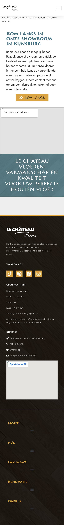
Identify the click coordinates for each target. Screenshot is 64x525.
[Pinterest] (19, 274)
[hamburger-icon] (58, 8)
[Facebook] (29, 274)
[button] (32, 431)
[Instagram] (38, 274)
